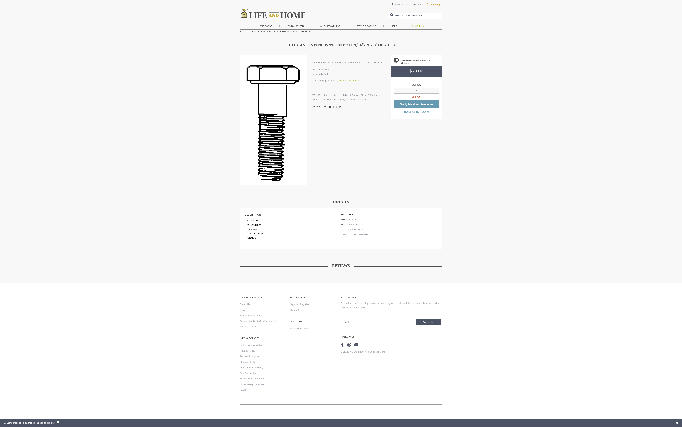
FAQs (243, 390)
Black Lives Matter (250, 315)
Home (243, 31)
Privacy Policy (247, 350)
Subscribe (428, 322)
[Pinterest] (350, 344)
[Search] (391, 15)
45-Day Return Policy (251, 367)
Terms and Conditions (252, 378)
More (394, 26)
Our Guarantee (248, 373)
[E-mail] (357, 344)
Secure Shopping (249, 356)
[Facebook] (343, 344)
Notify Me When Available (416, 104)
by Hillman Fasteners (347, 80)
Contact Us (296, 310)
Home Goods (265, 26)
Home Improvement (329, 26)
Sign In (294, 304)
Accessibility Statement (252, 384)
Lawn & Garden (295, 26)
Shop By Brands (299, 328)
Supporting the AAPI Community (258, 321)
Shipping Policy (248, 362)
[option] (273, 120)
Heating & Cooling (365, 26)
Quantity (416, 85)
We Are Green (248, 326)
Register (304, 304)
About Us (245, 304)
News (243, 310)
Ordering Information (251, 345)
